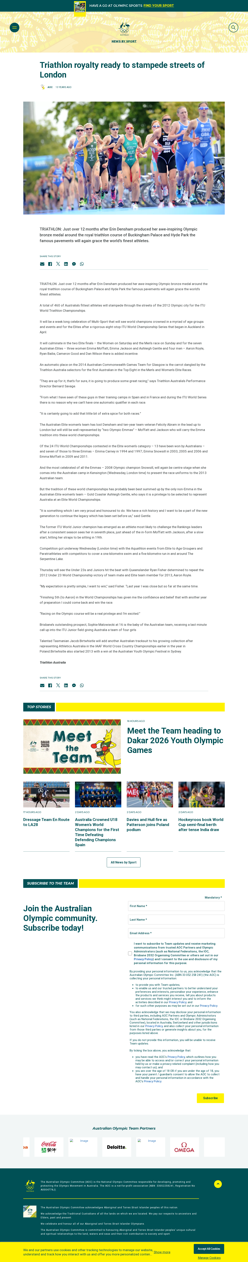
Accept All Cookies (209, 1249)
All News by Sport (123, 862)
